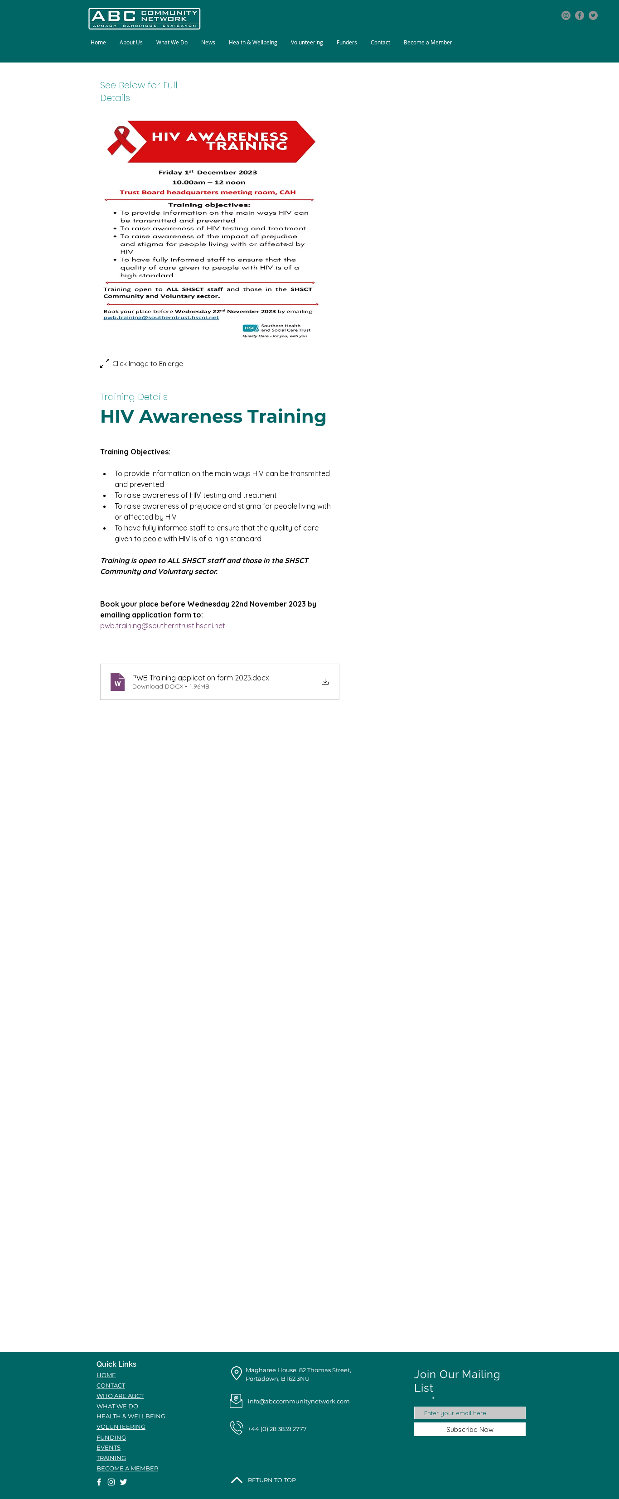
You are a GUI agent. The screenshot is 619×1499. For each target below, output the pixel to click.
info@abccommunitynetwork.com (299, 1401)
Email (422, 1399)
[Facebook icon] (579, 15)
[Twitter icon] (593, 15)
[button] (172, 42)
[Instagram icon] (566, 15)
